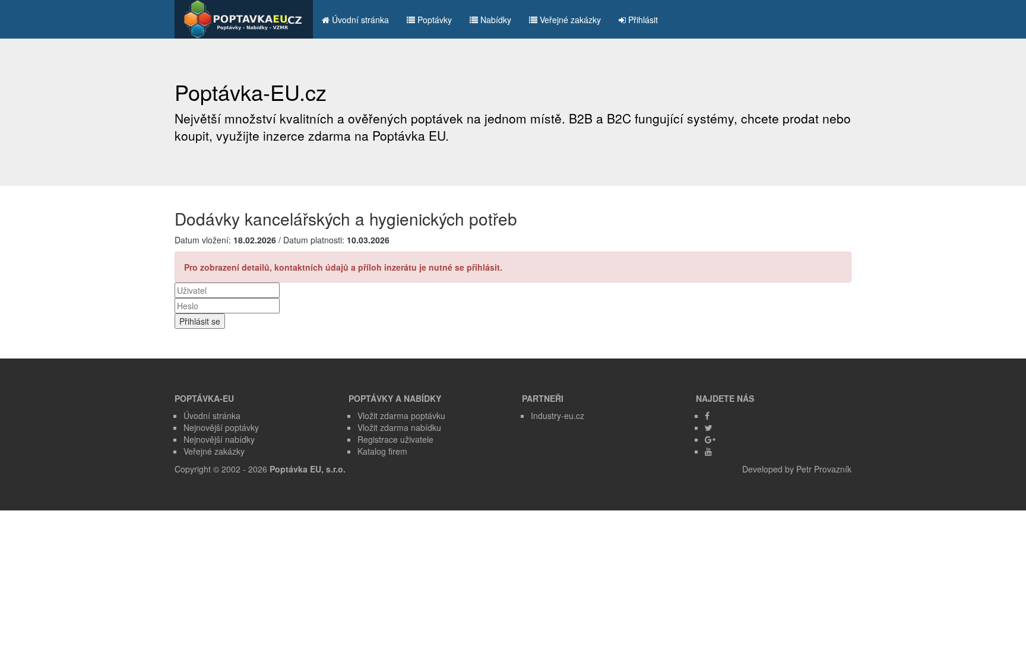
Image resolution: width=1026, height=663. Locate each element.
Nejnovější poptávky (221, 427)
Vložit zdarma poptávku (401, 415)
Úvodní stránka (359, 20)
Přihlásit (642, 20)
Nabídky (494, 20)
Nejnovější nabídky (219, 439)
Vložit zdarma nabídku (399, 427)
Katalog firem (382, 451)
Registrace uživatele (395, 439)
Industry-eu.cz (557, 415)
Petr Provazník (823, 469)
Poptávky (433, 20)
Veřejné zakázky (569, 20)
